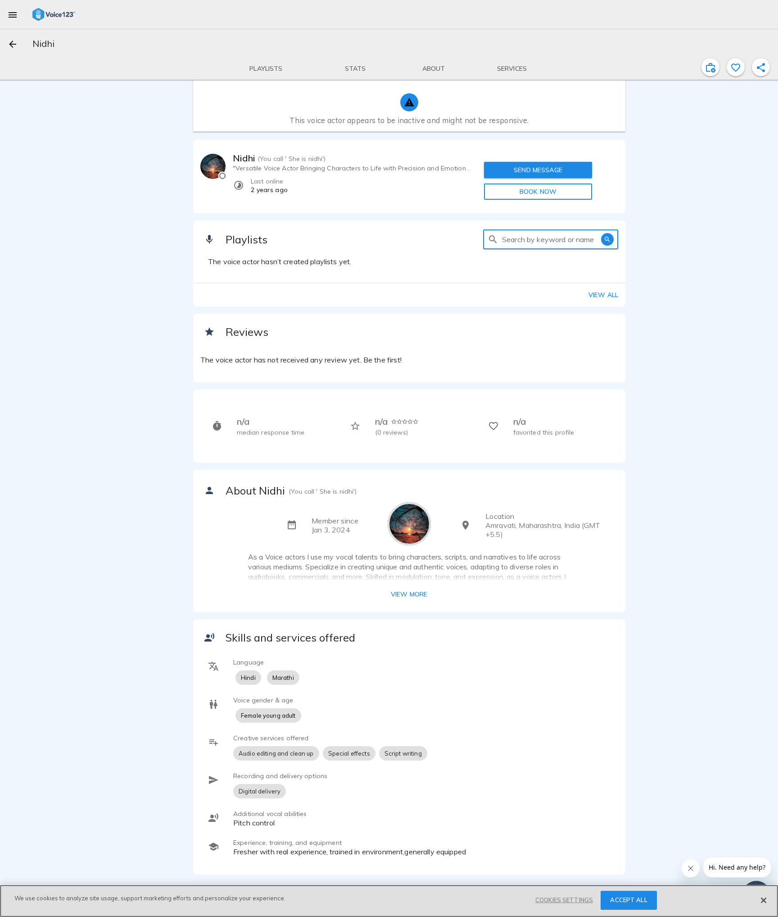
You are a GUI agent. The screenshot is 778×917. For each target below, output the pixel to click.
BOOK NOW (538, 192)
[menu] (13, 14)
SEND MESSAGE (538, 170)
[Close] (763, 900)
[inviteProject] (710, 67)
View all (603, 295)
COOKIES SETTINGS (564, 899)
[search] (493, 239)
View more (409, 594)
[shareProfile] (761, 67)
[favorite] (736, 67)
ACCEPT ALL (628, 899)
